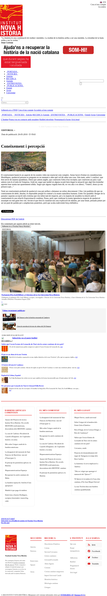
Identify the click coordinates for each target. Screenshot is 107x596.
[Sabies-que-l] (4, 347)
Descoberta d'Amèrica (52, 544)
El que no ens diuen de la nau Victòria (14, 354)
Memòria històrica (50, 579)
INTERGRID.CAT (67, 595)
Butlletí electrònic (46, 119)
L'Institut (4, 119)
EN (104, 2)
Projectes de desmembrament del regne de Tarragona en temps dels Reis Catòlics (86, 456)
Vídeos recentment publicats (13, 311)
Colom (46, 548)
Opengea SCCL (80, 595)
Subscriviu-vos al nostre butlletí (24, 338)
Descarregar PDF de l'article (12, 219)
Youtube (95, 564)
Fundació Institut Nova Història (16, 556)
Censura (47, 568)
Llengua (47, 587)
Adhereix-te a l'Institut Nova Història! (16, 226)
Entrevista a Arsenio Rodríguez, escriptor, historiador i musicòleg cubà (16, 498)
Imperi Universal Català (52, 575)
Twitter (95, 557)
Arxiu (32, 572)
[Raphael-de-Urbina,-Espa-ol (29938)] (4, 378)
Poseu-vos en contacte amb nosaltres (24, 119)
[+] (62, 347)
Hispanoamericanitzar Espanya (16, 470)
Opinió (32, 565)
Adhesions (74, 558)
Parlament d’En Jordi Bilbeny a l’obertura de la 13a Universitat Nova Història (31, 295)
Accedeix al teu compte (43, 110)
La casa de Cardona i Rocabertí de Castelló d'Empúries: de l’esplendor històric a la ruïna (17, 437)
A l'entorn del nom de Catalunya (12, 365)
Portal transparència (74, 549)
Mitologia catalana (51, 583)
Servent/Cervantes (50, 552)
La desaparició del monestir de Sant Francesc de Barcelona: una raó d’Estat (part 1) (17, 455)
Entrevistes (34, 561)
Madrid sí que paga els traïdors (16, 490)
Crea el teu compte (98, 4)
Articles (33, 547)
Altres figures (49, 564)
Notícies (33, 551)
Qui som (73, 544)
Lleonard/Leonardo (51, 560)
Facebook (96, 551)
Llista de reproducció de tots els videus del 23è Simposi (34, 326)
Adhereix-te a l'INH (9, 110)
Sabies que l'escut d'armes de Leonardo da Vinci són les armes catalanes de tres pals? (32, 344)
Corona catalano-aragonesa (54, 572)
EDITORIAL (6, 229)
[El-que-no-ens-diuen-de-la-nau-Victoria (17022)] (4, 357)
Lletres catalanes (50, 556)
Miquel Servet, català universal (85, 417)
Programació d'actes (62, 119)
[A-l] (4, 367)
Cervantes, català (80, 448)
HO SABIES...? (7, 341)
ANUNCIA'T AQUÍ (8, 519)
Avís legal (75, 119)
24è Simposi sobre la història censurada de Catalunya (33, 317)
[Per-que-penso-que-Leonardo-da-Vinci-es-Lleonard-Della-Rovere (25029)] (4, 388)
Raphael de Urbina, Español (10, 375)
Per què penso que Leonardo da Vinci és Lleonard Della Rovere (22, 386)
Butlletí (73, 562)
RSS (93, 545)
